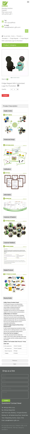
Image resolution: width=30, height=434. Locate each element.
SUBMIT (6, 400)
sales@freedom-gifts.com (12, 27)
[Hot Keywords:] (26, 31)
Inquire (5, 95)
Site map (15, 427)
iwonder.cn (5, 429)
